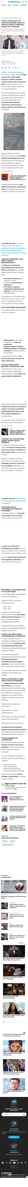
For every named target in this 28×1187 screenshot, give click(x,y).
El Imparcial (5, 18)
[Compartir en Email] (16, 67)
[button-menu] (2, 2)
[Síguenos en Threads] (22, 1163)
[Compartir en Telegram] (12, 67)
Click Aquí (14, 1137)
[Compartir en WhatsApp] (2, 67)
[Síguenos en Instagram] (10, 1163)
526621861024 (14, 1130)
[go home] (14, 1173)
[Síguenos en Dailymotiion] (25, 1163)
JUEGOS (4, 5)
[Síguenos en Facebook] (3, 1163)
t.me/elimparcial (14, 1152)
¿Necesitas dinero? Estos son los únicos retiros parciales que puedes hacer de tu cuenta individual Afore (18, 809)
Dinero (12, 18)
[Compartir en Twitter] (9, 67)
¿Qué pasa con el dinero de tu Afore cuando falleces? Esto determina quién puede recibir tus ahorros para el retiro (18, 829)
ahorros (12, 841)
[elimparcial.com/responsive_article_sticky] (27, 1177)
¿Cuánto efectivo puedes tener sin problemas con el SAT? (18, 817)
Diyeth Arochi (6, 60)
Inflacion (18, 18)
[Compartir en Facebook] (6, 67)
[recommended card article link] (4, 177)
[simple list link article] (14, 887)
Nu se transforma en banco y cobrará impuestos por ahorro (17, 798)
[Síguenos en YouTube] (14, 1163)
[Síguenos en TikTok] (18, 1163)
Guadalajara (23, 5)
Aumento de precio (7, 844)
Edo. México (15, 5)
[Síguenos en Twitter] (6, 1163)
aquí (15, 789)
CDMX (9, 5)
